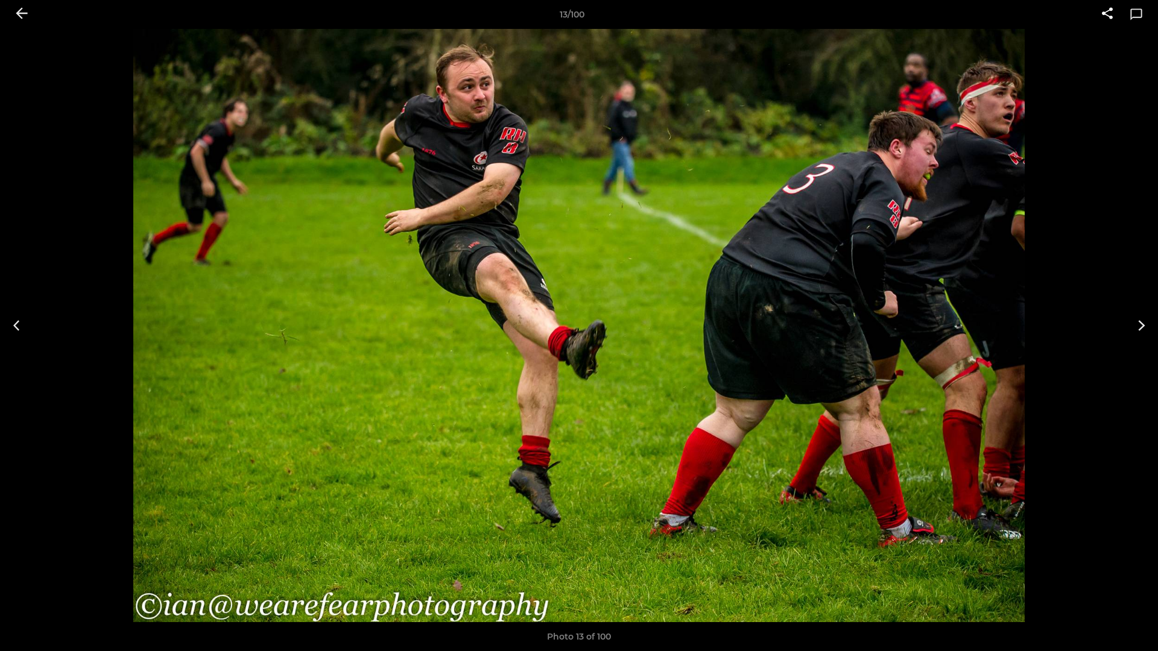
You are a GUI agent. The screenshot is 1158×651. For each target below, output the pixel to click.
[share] (1107, 14)
